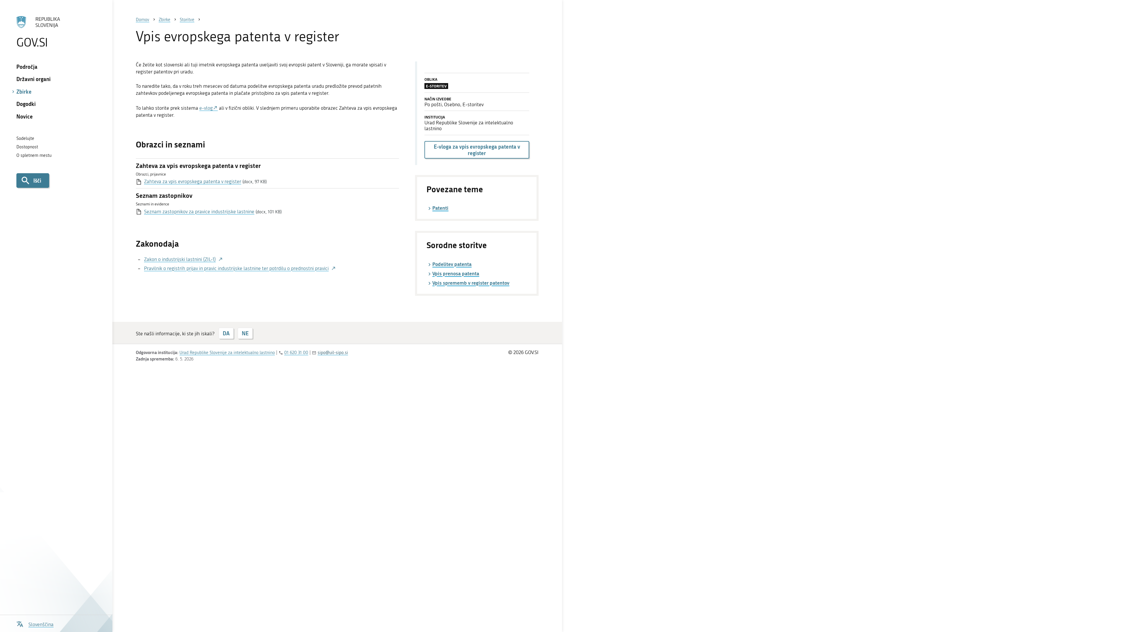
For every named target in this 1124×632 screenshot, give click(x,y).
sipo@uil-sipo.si (333, 352)
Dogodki (26, 104)
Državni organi (33, 79)
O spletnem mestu (34, 155)
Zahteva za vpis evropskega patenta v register (192, 181)
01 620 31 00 (296, 352)
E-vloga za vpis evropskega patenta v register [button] (477, 150)
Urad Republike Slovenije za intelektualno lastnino (227, 352)
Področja (26, 67)
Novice (24, 116)
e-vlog (206, 108)
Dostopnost (27, 147)
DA (226, 333)
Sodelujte (25, 138)
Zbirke (24, 91)
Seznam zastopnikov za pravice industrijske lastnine (199, 211)
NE (245, 333)
